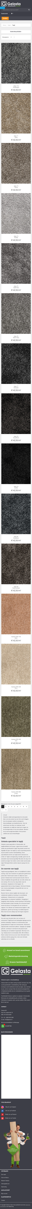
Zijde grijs (16, 287)
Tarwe (16, 187)
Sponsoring (4, 1186)
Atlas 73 (16, 186)
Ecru (16, 688)
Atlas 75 (16, 286)
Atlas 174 (16, 86)
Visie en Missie (5, 1177)
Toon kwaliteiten (15, 32)
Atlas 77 (16, 386)
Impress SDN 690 (16, 792)
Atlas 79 (16, 486)
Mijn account (4, 1193)
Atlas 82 (16, 536)
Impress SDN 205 (16, 687)
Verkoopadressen (5, 1183)
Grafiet (16, 488)
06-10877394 (8, 1026)
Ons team (3, 1174)
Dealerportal (4, 13)
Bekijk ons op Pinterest (10, 1114)
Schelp (16, 237)
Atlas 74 (16, 236)
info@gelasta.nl (8, 1019)
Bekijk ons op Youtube (10, 1118)
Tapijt (9, 25)
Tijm (16, 740)
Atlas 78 (16, 436)
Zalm (16, 638)
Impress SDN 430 (16, 739)
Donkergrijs (16, 87)
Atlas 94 (16, 586)
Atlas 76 (16, 336)
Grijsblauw (16, 538)
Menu (5, 18)
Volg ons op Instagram (10, 1107)
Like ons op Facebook (10, 1110)
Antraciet (16, 387)
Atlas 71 (16, 136)
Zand (16, 137)
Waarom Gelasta (5, 1180)
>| (5, 809)
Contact (3, 1200)
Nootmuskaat (16, 588)
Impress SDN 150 (16, 636)
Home (4, 25)
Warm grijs (16, 337)
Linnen (16, 793)
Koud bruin (16, 437)
